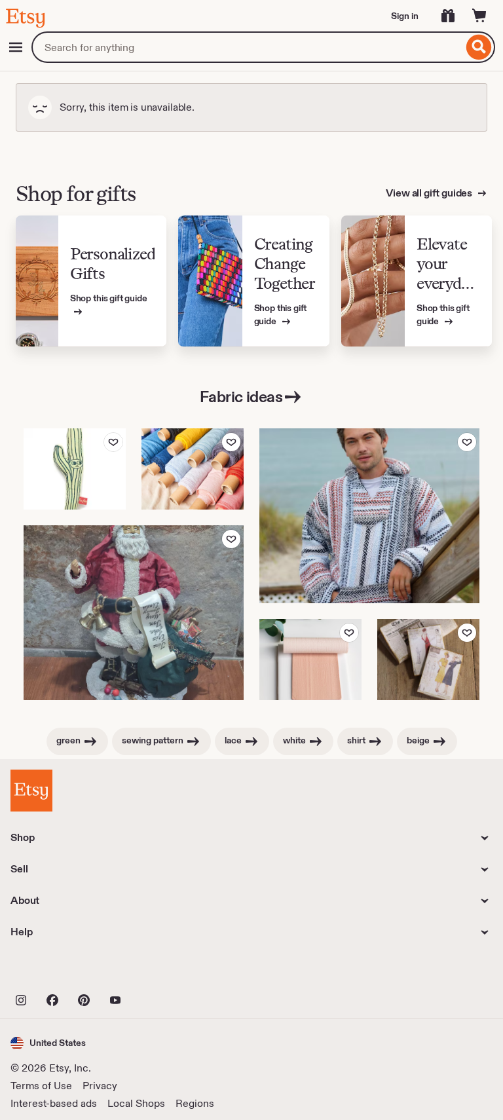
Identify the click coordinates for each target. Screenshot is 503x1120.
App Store (54, 971)
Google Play (153, 971)
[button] (48, 1043)
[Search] (479, 47)
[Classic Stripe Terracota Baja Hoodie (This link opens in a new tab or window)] (369, 515)
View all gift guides (430, 193)
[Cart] (479, 15)
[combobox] (247, 47)
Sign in (405, 15)
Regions (195, 1103)
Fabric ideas (241, 396)
